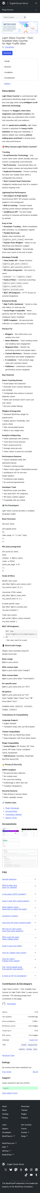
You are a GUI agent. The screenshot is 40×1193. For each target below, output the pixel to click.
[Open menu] (36, 3)
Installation (8, 72)
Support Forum (11, 818)
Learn (4, 1125)
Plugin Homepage (12, 808)
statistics (22, 1049)
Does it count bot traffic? (12, 946)
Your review (6, 1072)
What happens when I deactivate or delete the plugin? (14, 908)
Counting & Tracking (10, 916)
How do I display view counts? (14, 953)
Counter (23, 1045)
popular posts (32, 1045)
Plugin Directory (7, 10)
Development (9, 78)
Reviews (7, 67)
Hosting (5, 1114)
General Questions (9, 879)
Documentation (11, 811)
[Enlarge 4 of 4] (35, 852)
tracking (29, 1049)
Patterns (24, 1118)
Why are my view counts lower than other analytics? (12, 930)
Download (7, 53)
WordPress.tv (8, 1136)
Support (7, 83)
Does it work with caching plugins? (15, 901)
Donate (25, 1132)
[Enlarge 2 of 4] (35, 830)
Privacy (5, 1118)
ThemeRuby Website (13, 814)
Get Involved (26, 1125)
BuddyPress (8, 1155)
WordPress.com (9, 1143)
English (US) (33, 1040)
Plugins (24, 1114)
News (4, 1110)
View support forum (9, 1093)
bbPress (6, 1151)
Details (7, 61)
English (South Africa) (15, 1164)
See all (35, 1072)
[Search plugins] (25, 17)
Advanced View (8, 1055)
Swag (24, 1136)
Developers (6, 1132)
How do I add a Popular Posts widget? (11, 960)
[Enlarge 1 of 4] (16, 830)
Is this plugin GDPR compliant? (14, 894)
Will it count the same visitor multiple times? (10, 938)
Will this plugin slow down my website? (9, 886)
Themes (24, 1110)
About (4, 1106)
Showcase (25, 1106)
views (35, 1049)
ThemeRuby (9, 47)
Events (24, 1129)
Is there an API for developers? (14, 976)
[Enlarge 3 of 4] (16, 841)
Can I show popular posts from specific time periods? (12, 968)
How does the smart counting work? (16, 923)
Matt (5, 1147)
